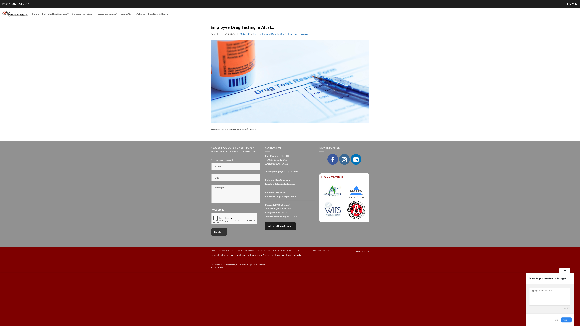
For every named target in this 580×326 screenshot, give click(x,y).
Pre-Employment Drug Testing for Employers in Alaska (281, 33)
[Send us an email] (573, 4)
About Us (126, 13)
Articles (140, 13)
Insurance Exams (107, 13)
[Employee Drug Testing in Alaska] (290, 80)
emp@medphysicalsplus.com (280, 196)
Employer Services (82, 13)
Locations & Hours (158, 13)
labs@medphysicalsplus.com (280, 183)
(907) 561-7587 (20, 3)
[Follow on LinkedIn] (576, 4)
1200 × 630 (244, 33)
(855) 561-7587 (284, 208)
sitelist (262, 264)
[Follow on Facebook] (568, 4)
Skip (557, 320)
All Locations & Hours (280, 226)
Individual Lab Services (54, 13)
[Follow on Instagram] (570, 4)
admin (254, 264)
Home (35, 13)
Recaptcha (217, 209)
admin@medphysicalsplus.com (281, 171)
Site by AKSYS (217, 267)
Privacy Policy (362, 251)
